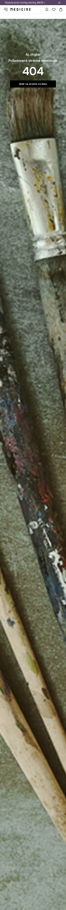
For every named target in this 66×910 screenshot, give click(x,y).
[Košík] (60, 9)
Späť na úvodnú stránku (33, 84)
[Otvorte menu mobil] (7, 9)
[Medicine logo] (21, 9)
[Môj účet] (46, 9)
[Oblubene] (53, 9)
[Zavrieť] (59, 2)
